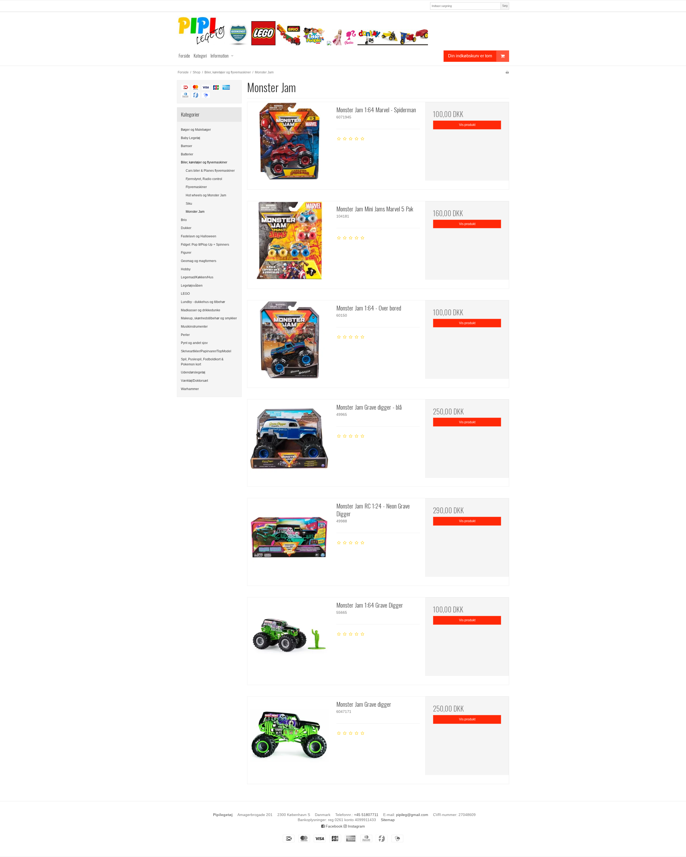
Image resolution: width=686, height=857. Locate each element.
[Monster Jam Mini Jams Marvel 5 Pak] (289, 243)
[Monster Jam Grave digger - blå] (289, 441)
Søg (505, 5)
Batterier (187, 154)
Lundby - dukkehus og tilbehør (203, 302)
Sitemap (388, 820)
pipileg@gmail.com (412, 815)
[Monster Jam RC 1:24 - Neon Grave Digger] (289, 540)
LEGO (185, 293)
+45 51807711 (366, 815)
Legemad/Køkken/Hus (197, 277)
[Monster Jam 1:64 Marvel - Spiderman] (289, 144)
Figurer (186, 253)
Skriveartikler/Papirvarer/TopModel (206, 351)
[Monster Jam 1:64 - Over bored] (289, 342)
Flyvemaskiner (196, 187)
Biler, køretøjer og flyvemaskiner (204, 162)
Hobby (186, 269)
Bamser (186, 146)
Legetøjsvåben (192, 285)
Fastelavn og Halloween (198, 236)
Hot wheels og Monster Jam (206, 195)
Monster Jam (195, 212)
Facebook (333, 826)
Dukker (186, 228)
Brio (184, 220)
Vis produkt (467, 125)
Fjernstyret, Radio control (204, 179)
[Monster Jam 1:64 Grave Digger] (289, 639)
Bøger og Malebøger (196, 130)
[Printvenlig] (507, 72)
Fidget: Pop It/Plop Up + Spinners (205, 244)
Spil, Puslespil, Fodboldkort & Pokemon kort (202, 361)
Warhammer (190, 389)
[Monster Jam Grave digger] (289, 738)
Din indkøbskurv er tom (470, 55)
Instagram (356, 826)
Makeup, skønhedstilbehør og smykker (209, 318)
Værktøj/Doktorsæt (194, 381)
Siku (189, 203)
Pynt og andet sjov (194, 343)
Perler (185, 335)
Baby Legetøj (190, 138)
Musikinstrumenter (194, 326)
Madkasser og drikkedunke (200, 310)
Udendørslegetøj (193, 372)
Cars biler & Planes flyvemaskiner (210, 171)
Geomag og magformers (198, 261)
